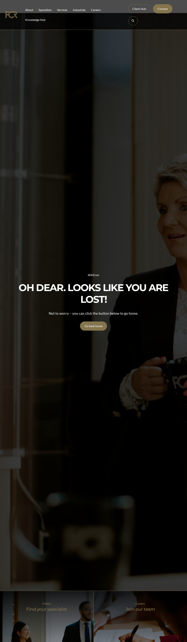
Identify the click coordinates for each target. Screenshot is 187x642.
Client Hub (139, 8)
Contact (163, 8)
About (29, 10)
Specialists (45, 10)
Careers (96, 10)
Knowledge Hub (35, 19)
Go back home (93, 326)
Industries (79, 10)
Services (62, 10)
